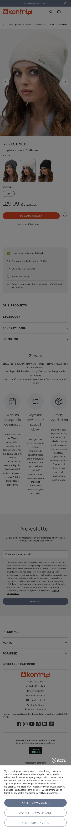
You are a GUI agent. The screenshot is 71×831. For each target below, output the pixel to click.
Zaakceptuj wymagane (35, 812)
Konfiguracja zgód (35, 822)
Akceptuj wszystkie (35, 802)
